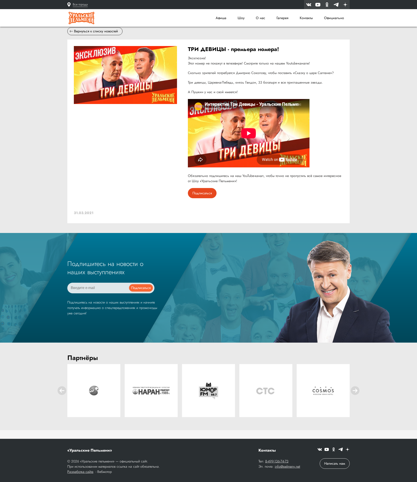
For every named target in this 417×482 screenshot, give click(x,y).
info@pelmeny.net (287, 466)
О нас (260, 17)
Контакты (306, 17)
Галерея (282, 17)
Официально (334, 17)
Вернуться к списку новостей (96, 31)
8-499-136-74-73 (276, 461)
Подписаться (202, 193)
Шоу (241, 17)
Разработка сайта (80, 471)
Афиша (221, 17)
